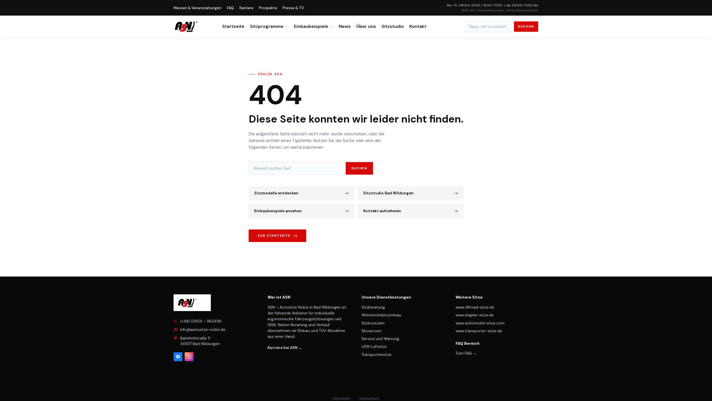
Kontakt (417, 26)
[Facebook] (178, 356)
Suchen (526, 26)
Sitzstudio (393, 26)
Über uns (366, 26)
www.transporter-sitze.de (479, 331)
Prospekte (268, 8)
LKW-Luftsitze (374, 346)
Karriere (246, 8)
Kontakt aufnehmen (382, 211)
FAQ (230, 8)
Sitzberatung (373, 307)
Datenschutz (369, 398)
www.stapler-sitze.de (475, 315)
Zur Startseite (274, 236)
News (345, 26)
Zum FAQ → (466, 353)
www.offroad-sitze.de (475, 307)
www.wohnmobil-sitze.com (480, 323)
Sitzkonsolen (373, 323)
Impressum (341, 398)
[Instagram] (189, 356)
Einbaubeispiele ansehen (278, 211)
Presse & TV (293, 8)
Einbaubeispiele (311, 26)
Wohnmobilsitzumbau (381, 315)
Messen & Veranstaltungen (197, 8)
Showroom (371, 331)
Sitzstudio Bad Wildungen (388, 193)
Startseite (233, 26)
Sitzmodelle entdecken (276, 193)
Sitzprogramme (266, 26)
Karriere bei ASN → (285, 347)
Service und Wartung (380, 338)
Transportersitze (376, 354)
